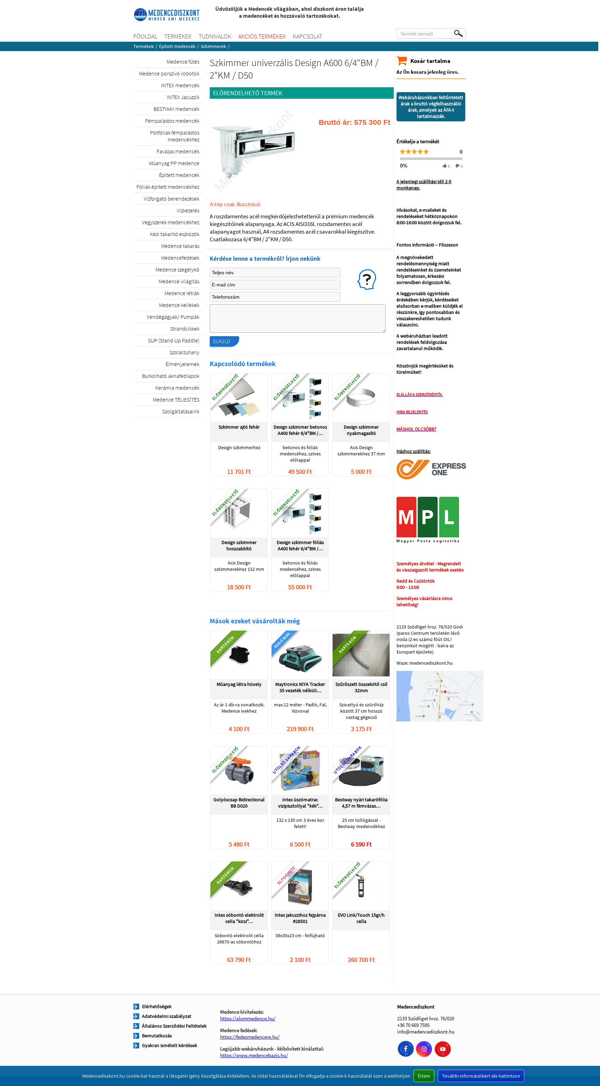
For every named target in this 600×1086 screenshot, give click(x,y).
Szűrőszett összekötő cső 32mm (361, 687)
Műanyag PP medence (174, 163)
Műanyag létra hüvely (239, 684)
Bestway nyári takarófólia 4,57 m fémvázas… (361, 802)
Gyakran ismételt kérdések (169, 1045)
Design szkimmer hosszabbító (239, 545)
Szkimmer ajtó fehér (239, 427)
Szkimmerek (213, 46)
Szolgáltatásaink (180, 411)
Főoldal (145, 36)
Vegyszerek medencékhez (170, 222)
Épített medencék (177, 46)
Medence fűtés (183, 61)
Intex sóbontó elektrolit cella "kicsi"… (239, 918)
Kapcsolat (307, 36)
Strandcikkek (184, 328)
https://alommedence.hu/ (247, 1018)
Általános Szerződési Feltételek (174, 1026)
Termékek (178, 36)
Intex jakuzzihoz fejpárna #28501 (300, 918)
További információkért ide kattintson (481, 1076)
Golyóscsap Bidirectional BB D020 (239, 802)
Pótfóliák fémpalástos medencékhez (174, 136)
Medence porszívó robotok (169, 73)
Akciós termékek (262, 36)
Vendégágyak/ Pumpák (173, 316)
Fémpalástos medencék (172, 120)
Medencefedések (180, 257)
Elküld (221, 341)
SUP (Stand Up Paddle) (173, 340)
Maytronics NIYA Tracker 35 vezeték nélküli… (300, 687)
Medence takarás (180, 245)
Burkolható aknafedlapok (170, 375)
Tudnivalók (215, 36)
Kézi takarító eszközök (174, 233)
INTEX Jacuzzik (183, 97)
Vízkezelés (188, 210)
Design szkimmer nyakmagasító (361, 430)
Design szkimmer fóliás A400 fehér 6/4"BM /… (300, 545)
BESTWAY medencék (176, 108)
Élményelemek (182, 363)
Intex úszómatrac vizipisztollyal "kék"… (300, 802)
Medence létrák (182, 293)
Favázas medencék (178, 151)
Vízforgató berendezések (171, 198)
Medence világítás (179, 281)
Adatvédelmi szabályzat (166, 1016)
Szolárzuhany (184, 352)
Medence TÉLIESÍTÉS (176, 399)
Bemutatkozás (157, 1035)
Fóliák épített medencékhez (167, 186)
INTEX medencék (180, 85)
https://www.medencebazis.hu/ (254, 1055)
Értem (424, 1076)
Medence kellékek (179, 304)
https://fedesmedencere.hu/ (250, 1037)
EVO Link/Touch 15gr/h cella (361, 918)
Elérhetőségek (157, 1006)
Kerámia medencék (177, 387)
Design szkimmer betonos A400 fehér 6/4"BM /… (300, 430)
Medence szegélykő (177, 269)
